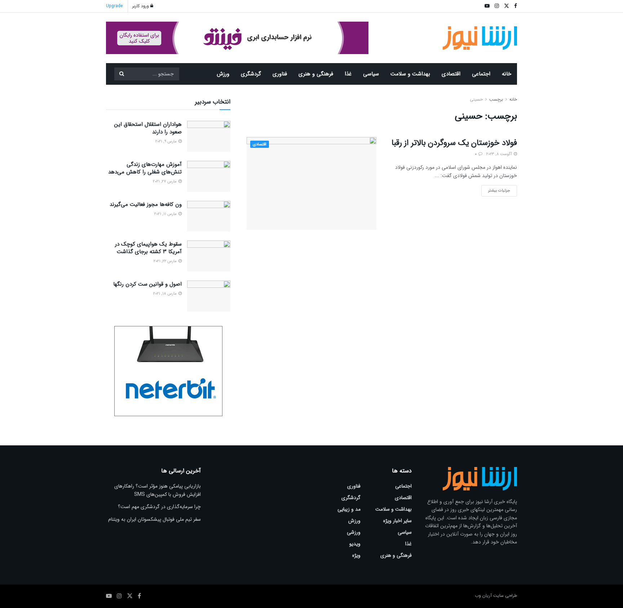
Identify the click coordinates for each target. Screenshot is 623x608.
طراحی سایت (505, 595)
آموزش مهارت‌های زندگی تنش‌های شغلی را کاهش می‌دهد (145, 168)
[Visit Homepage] (480, 38)
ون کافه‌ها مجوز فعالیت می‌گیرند (146, 204)
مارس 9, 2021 (166, 141)
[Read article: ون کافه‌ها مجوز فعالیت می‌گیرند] (208, 216)
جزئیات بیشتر (495, 189)
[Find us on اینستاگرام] (119, 596)
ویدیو (355, 544)
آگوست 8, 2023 (499, 154)
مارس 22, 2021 (166, 261)
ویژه (356, 555)
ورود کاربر (141, 6)
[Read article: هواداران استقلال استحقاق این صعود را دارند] (208, 136)
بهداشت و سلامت (410, 74)
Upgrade (114, 6)
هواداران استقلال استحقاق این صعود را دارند (148, 128)
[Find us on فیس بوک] (139, 596)
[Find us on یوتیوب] (109, 596)
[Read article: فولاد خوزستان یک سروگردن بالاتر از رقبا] (311, 183)
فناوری (280, 74)
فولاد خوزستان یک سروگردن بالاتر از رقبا (454, 143)
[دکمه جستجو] (121, 73)
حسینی (476, 99)
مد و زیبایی (349, 509)
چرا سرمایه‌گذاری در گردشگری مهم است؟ (159, 507)
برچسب (496, 99)
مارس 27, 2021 (165, 182)
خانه (506, 74)
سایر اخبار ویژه (397, 521)
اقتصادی (451, 74)
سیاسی (371, 74)
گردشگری (251, 74)
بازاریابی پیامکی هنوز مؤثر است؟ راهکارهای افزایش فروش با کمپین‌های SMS (157, 490)
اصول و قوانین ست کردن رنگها (147, 284)
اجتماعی (481, 74)
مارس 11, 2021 (166, 214)
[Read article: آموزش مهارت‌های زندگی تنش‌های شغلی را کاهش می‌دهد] (208, 176)
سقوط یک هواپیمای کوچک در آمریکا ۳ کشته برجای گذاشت (148, 248)
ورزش (223, 74)
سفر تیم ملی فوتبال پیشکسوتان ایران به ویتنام (154, 519)
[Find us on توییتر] (130, 596)
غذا (348, 74)
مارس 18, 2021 (165, 294)
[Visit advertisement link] (237, 38)
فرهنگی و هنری (316, 74)
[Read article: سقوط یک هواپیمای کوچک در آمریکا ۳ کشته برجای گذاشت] (208, 256)
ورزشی (354, 532)
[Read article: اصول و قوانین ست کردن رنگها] (208, 296)
